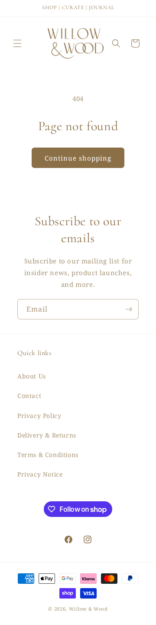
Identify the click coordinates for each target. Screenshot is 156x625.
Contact (29, 395)
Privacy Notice (39, 474)
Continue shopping (78, 158)
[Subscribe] (128, 309)
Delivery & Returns (46, 435)
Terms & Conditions (47, 455)
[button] (17, 43)
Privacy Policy (39, 415)
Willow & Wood (88, 608)
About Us (31, 376)
